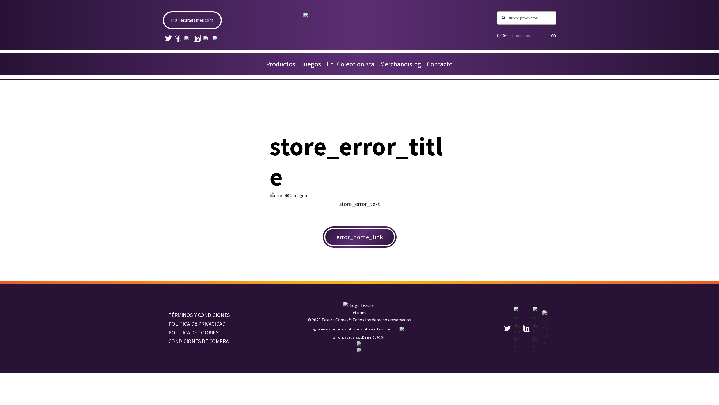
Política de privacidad (197, 323)
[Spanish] (359, 351)
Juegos (311, 64)
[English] (359, 344)
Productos (280, 64)
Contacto (440, 64)
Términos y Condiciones (199, 315)
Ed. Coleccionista (350, 64)
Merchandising (400, 64)
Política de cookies (194, 332)
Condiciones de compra (199, 341)
